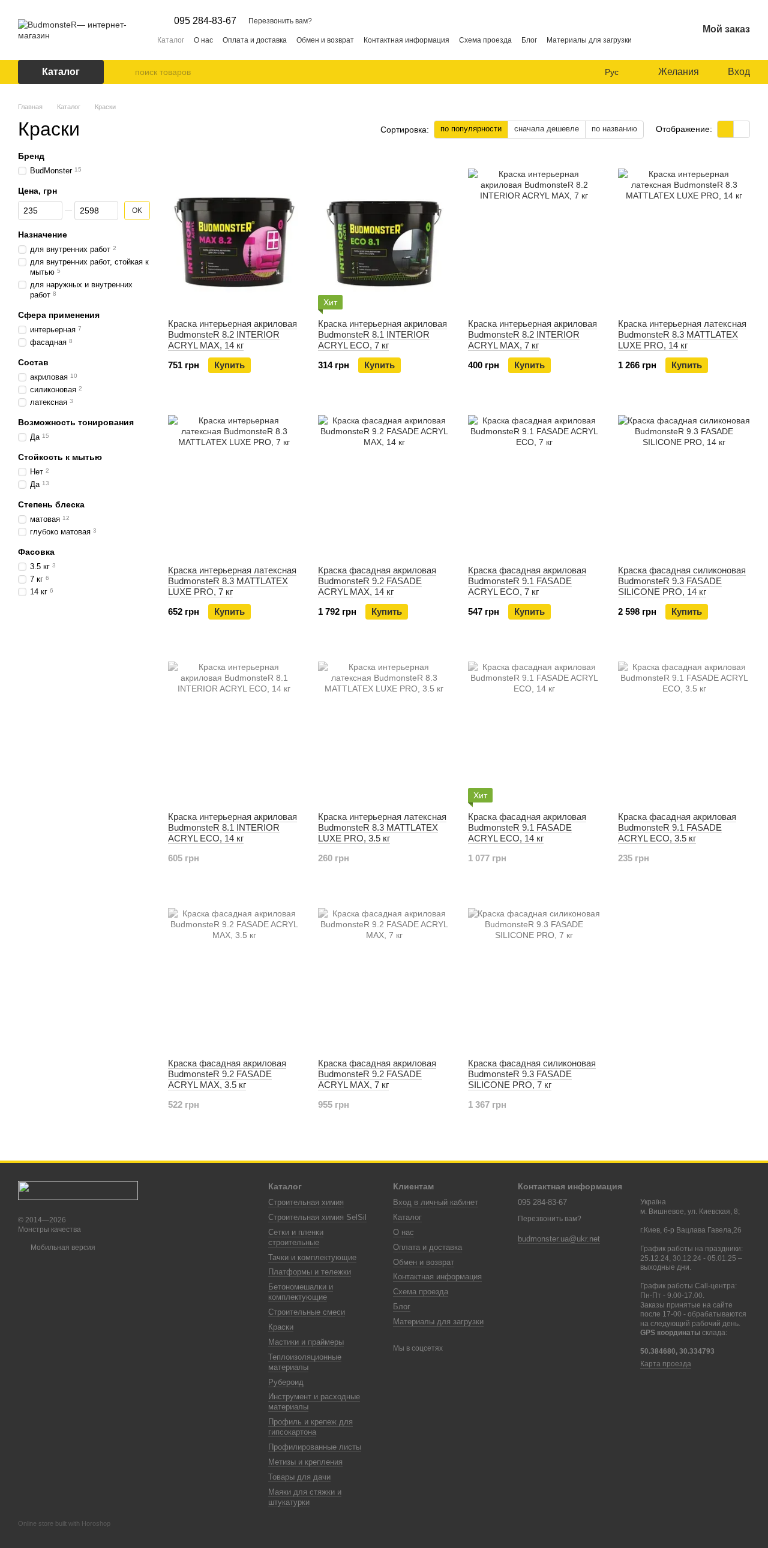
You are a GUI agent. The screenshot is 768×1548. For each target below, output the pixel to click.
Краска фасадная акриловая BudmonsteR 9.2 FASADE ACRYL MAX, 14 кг (377, 581)
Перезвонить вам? (280, 21)
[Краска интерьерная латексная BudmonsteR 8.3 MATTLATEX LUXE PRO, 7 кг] (234, 481)
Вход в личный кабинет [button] (435, 1202)
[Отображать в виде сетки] (726, 129)
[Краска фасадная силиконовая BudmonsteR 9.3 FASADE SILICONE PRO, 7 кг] (534, 974)
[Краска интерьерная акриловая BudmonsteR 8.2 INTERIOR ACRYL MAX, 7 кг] (534, 234)
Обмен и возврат (325, 40)
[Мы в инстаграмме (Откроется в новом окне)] (648, 39)
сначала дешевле (546, 128)
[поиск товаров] (125, 72)
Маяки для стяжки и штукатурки (304, 1497)
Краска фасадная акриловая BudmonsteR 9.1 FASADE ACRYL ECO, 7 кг (527, 581)
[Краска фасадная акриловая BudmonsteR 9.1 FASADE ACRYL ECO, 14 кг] (534, 727)
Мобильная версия (62, 1247)
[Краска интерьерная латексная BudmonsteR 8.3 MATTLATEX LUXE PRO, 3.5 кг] (384, 727)
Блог (529, 40)
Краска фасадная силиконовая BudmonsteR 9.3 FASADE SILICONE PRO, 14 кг (682, 581)
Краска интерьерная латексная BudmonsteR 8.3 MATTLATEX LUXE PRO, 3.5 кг (382, 827)
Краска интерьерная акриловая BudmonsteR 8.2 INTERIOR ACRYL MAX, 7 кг (532, 334)
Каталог (170, 40)
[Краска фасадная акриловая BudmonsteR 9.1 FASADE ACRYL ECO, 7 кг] (534, 481)
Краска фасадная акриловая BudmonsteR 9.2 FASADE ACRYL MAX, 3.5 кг (227, 1074)
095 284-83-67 (205, 21)
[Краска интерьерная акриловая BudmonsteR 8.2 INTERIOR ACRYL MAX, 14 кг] (234, 234)
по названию (614, 128)
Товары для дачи (299, 1476)
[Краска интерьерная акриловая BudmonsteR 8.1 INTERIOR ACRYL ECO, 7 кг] (384, 234)
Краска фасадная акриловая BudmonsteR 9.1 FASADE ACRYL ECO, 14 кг (527, 827)
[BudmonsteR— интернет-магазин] (78, 1190)
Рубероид (286, 1382)
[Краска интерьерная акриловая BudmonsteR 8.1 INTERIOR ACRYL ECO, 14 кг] (234, 727)
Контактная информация (406, 40)
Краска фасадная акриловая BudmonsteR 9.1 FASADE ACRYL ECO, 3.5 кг (677, 827)
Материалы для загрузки (589, 40)
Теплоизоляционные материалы (304, 1362)
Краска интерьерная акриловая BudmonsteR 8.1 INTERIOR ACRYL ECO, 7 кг (382, 334)
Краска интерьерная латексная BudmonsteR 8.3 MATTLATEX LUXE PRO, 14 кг (682, 334)
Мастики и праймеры (306, 1341)
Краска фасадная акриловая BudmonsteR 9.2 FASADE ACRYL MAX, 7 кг (377, 1074)
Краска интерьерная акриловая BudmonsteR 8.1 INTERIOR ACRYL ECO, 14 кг (232, 827)
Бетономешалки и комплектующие (300, 1291)
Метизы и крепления (305, 1461)
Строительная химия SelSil (317, 1217)
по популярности (471, 128)
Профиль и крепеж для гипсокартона (310, 1426)
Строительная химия (306, 1202)
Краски (280, 1326)
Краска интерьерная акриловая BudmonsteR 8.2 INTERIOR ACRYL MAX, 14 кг (232, 334)
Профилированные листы (314, 1446)
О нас (203, 40)
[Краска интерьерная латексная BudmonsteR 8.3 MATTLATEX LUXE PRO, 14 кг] (684, 234)
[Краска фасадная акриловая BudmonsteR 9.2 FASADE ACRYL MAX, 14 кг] (384, 481)
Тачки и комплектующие (312, 1257)
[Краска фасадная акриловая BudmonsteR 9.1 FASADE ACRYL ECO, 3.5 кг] (684, 727)
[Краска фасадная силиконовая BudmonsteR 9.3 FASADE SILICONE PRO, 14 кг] (684, 481)
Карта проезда (665, 1364)
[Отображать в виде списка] (741, 129)
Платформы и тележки (309, 1271)
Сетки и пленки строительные (295, 1237)
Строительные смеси (306, 1311)
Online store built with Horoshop (64, 1523)
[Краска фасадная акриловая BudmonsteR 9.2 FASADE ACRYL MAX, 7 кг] (384, 974)
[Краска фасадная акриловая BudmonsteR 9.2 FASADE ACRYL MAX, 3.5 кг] (234, 974)
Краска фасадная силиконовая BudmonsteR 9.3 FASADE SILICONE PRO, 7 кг (532, 1074)
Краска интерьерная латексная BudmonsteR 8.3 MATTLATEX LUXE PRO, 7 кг (232, 581)
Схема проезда (485, 40)
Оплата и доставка (255, 40)
